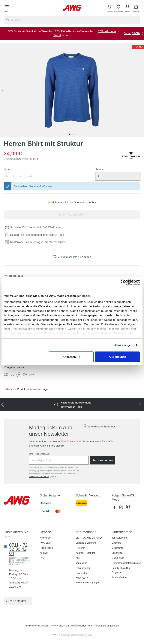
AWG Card (45, 543)
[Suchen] (7, 20)
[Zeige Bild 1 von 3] (69, 134)
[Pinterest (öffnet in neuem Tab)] (128, 508)
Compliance (118, 558)
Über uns (116, 543)
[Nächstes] (141, 90)
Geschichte (117, 548)
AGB (78, 558)
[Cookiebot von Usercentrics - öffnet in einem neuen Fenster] (123, 282)
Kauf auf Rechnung (85, 553)
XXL (30, 176)
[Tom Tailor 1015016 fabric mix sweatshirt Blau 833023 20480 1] (72, 90)
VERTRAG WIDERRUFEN (89, 537)
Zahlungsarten (83, 568)
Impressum (81, 563)
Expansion (117, 553)
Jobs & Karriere (120, 537)
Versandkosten (78, 625)
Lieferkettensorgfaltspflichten (126, 563)
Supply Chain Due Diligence (121, 570)
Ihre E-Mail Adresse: (39, 454)
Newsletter (45, 537)
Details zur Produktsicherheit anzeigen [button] (26, 389)
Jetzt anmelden (102, 460)
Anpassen (69, 356)
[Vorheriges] (3, 90)
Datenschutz (82, 573)
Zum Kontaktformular (19, 601)
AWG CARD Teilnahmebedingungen (88, 580)
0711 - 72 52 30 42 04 (18, 549)
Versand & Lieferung (86, 543)
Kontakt (43, 553)
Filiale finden (46, 548)
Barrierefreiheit (119, 577)
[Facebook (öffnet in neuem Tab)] (115, 508)
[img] (138, 47)
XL (21, 176)
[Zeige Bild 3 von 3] (74, 134)
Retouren (80, 548)
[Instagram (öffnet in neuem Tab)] (121, 508)
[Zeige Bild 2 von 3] (72, 134)
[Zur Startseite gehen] (72, 7)
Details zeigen (123, 345)
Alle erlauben (117, 356)
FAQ (42, 558)
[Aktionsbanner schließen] (137, 33)
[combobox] (75, 20)
